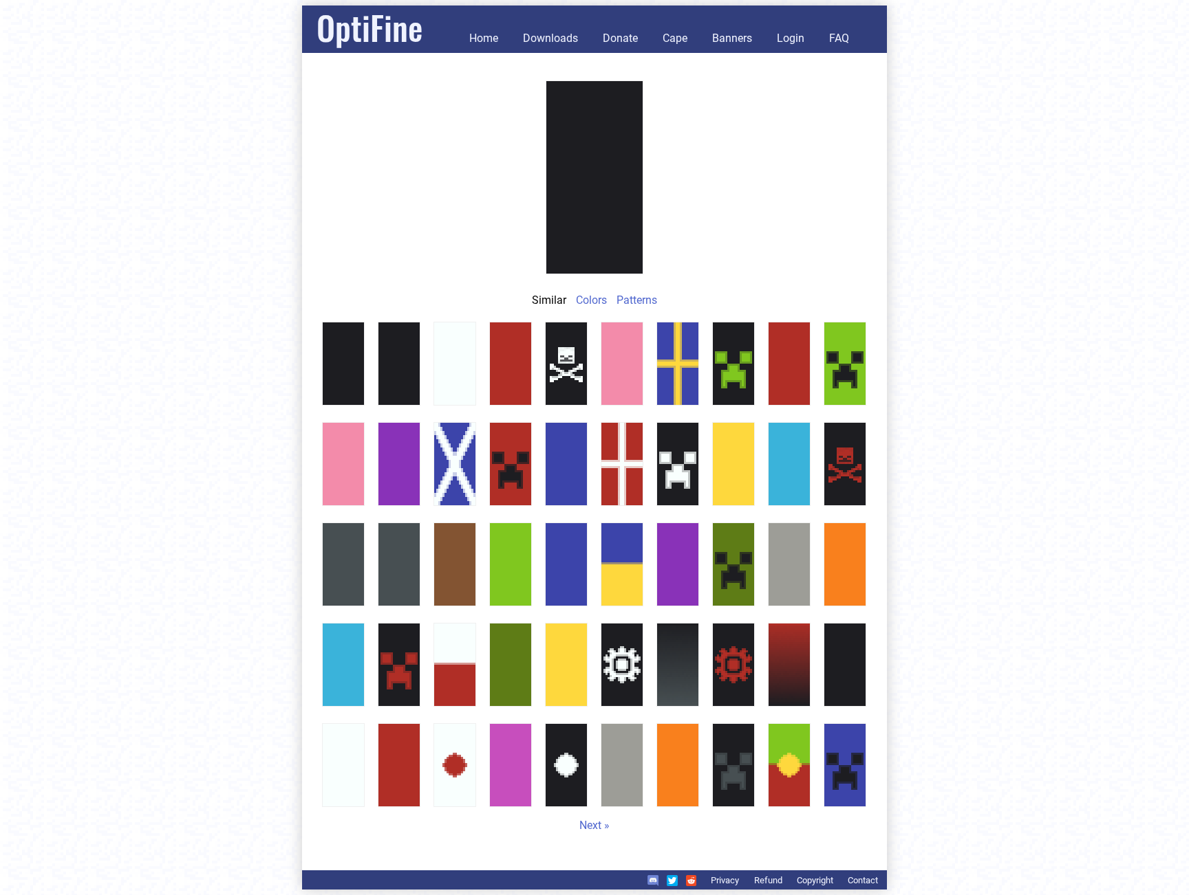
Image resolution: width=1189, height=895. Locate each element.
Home (483, 38)
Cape (675, 38)
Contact (863, 880)
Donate (620, 38)
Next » (594, 825)
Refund (768, 880)
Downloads (550, 38)
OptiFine (369, 27)
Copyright (815, 880)
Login (790, 38)
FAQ (839, 38)
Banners (732, 38)
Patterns (637, 300)
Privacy (725, 880)
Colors (591, 300)
